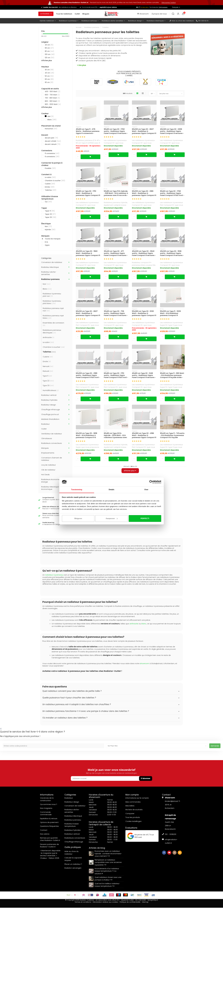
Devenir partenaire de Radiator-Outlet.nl (49, 845)
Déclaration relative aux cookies (105, 902)
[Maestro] (118, 895)
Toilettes (50, 190)
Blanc (51, 120)
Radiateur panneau (50, 279)
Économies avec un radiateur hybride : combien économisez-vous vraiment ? (108, 853)
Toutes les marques (52, 239)
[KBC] (104, 895)
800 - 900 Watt (52, 101)
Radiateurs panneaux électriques (52, 331)
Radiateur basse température (71, 824)
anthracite (133, 623)
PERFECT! (145, 518)
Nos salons (44, 834)
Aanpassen (110, 518)
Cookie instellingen (133, 821)
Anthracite (48, 337)
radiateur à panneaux (54, 575)
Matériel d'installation (50, 419)
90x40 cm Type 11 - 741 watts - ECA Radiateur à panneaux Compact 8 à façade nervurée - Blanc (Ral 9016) (172, 435)
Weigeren (78, 518)
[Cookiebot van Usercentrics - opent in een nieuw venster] (151, 482)
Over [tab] (146, 489)
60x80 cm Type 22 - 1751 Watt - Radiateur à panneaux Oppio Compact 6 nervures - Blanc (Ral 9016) (88, 193)
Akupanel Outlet (127, 900)
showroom (144, 663)
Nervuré (48, 366)
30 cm (49, 70)
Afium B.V (115, 900)
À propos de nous (159, 14)
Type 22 (48, 380)
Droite (47, 361)
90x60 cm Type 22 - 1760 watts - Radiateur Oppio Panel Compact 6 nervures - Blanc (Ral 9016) (116, 131)
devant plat (51, 138)
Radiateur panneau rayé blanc (53, 316)
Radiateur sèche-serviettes (48, 273)
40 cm (49, 45)
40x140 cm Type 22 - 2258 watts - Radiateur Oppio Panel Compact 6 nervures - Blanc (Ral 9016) (172, 131)
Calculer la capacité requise (73, 859)
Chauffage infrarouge (50, 409)
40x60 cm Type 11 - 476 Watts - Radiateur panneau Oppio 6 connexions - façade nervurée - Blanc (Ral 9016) (88, 131)
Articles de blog (97, 847)
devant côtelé (53, 141)
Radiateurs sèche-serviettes (112, 21)
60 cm (49, 48)
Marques (45, 448)
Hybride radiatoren (47, 21)
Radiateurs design (135, 21)
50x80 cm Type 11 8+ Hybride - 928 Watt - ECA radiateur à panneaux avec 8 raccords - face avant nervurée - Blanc (116, 193)
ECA (46, 242)
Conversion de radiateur (51, 262)
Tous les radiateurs (64, 14)
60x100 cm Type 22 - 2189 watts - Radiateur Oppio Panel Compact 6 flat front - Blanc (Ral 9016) (88, 375)
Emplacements (47, 453)
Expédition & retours (48, 818)
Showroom (144, 14)
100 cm (49, 54)
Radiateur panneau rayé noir (53, 309)
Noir (50, 116)
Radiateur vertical (48, 395)
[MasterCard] (125, 895)
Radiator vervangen (72, 868)
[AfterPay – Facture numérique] (70, 895)
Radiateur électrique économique (50, 487)
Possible (50, 168)
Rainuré (48, 371)
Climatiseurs (46, 438)
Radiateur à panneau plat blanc (52, 302)
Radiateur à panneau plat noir (52, 294)
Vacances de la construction (47, 799)
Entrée (49, 187)
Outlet (77, 14)
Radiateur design (48, 405)
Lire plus (82, 65)
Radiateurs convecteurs (51, 443)
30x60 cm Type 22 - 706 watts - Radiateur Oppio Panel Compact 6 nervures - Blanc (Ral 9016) (116, 313)
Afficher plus (46, 60)
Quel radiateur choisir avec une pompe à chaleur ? (108, 878)
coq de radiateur (48, 465)
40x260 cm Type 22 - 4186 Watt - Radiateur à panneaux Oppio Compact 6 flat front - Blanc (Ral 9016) (144, 435)
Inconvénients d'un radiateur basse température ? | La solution (107, 871)
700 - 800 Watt (52, 98)
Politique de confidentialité (130, 902)
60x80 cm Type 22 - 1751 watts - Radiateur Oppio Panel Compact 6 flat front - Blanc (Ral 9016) (116, 375)
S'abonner (145, 778)
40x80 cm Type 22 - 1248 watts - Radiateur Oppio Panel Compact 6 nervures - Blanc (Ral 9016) (144, 375)
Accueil (78, 27)
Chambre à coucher (55, 181)
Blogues (85, 14)
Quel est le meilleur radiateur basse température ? (107, 884)
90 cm (49, 82)
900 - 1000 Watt (53, 104)
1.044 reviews (163, 7)
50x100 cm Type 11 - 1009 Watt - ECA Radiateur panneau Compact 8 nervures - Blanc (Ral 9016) (171, 313)
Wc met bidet (140, 900)
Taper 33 (50, 217)
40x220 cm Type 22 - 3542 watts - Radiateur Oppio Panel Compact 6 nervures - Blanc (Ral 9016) (144, 253)
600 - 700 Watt (52, 95)
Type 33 (48, 385)
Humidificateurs (51, 390)
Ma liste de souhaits (134, 809)
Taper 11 (50, 211)
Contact (43, 830)
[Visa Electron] (153, 895)
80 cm (49, 51)
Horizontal (51, 129)
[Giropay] (90, 895)
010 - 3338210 (170, 834)
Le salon (50, 177)
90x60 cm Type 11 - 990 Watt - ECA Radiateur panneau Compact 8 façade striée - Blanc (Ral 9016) (172, 375)
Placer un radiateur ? (73, 864)
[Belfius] (77, 895)
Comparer (129, 813)
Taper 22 (50, 214)
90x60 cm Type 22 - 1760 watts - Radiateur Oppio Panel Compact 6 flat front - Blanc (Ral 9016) (172, 193)
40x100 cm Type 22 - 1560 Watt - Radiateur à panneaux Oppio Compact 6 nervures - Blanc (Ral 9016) (88, 253)
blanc (143, 623)
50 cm (49, 76)
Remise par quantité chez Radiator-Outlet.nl (50, 839)
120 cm (49, 58)
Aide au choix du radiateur (71, 852)
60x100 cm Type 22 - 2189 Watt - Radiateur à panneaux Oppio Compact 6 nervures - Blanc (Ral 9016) (144, 193)
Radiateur (45, 424)
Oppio (47, 245)
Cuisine (50, 184)
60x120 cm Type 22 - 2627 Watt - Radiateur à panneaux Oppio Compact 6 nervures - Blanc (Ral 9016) (144, 131)
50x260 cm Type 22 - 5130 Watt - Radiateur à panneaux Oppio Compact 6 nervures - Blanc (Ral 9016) (144, 313)
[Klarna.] (111, 895)
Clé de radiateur (48, 470)
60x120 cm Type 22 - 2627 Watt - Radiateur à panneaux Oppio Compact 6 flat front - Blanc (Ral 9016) (88, 313)
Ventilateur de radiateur (51, 433)
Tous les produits (132, 817)
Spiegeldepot (153, 900)
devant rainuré (52, 144)
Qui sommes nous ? (48, 804)
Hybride (50, 230)
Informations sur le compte (137, 798)
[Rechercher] (173, 13)
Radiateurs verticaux (89, 21)
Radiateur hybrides (49, 400)
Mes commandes (133, 802)
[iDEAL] (97, 895)
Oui (48, 202)
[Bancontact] (132, 895)
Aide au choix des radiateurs (183, 21)
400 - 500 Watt (52, 91)
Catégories (44, 14)
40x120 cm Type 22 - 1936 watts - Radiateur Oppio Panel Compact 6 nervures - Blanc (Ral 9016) (172, 253)
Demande (215, 746)
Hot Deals (45, 474)
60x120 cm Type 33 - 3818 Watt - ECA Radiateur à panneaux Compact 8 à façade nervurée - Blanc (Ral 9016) (88, 435)
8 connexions (52, 156)
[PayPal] (139, 895)
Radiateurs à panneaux (68, 21)
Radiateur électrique (50, 267)
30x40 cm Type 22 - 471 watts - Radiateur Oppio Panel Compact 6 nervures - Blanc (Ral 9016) (116, 253)
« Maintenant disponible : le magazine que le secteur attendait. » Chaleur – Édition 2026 (50, 854)
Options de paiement (49, 822)
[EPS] (84, 895)
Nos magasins (46, 808)
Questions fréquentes (49, 826)
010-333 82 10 (203, 21)
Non (48, 226)
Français (175, 7)
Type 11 (47, 376)
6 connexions (52, 153)
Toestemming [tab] (76, 489)
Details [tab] (111, 489)
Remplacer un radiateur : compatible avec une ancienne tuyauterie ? (108, 862)
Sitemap (145, 902)
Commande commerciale (46, 813)
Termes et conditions (83, 902)
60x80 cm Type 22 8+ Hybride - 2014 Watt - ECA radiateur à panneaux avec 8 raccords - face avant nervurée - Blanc (115, 435)
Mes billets (129, 805)
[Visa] (146, 895)
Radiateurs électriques (155, 21)
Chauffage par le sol (50, 414)
